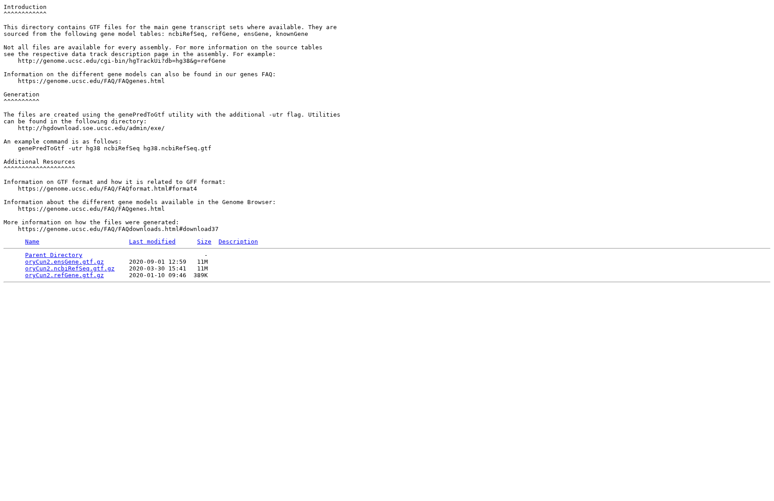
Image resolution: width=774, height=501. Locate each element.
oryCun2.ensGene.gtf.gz (64, 261)
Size (204, 241)
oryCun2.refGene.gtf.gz (64, 275)
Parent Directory (53, 255)
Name (32, 241)
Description (238, 241)
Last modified (152, 241)
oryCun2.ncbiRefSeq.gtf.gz (70, 268)
